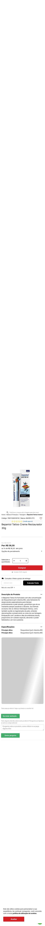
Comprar (22, 568)
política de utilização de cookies (24, 913)
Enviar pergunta (10, 735)
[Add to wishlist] (41, 518)
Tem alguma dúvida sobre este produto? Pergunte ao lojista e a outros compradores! (22, 722)
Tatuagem (22, 514)
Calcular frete (33, 583)
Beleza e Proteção (12, 514)
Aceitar (14, 919)
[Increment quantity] (26, 560)
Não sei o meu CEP (7, 587)
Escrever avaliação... (10, 716)
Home (3, 514)
